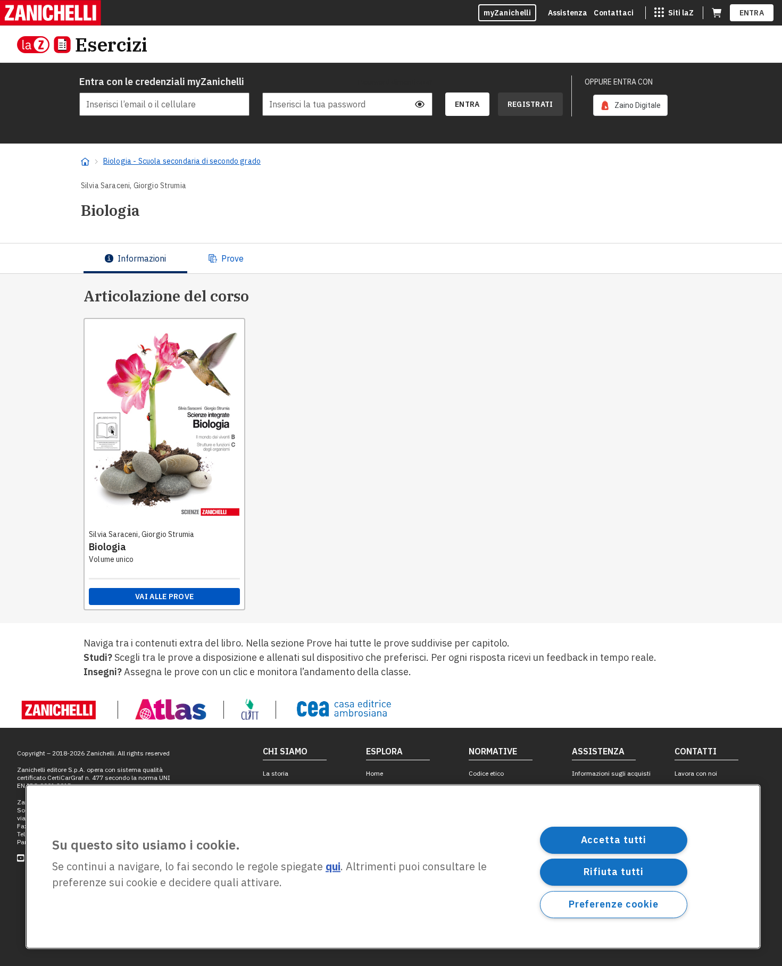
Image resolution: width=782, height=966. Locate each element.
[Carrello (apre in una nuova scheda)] (716, 13)
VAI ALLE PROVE (164, 596)
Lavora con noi (696, 773)
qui (333, 867)
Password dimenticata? (395, 82)
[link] (630, 105)
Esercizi (111, 44)
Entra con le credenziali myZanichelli (161, 81)
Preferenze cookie (614, 904)
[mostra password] (419, 104)
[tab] (135, 258)
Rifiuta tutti (614, 872)
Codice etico (486, 773)
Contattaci (614, 13)
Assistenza (568, 13)
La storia (275, 773)
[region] (393, 866)
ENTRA (751, 13)
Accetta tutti (614, 840)
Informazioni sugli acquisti (611, 773)
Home (374, 773)
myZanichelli (507, 13)
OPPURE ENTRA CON (619, 82)
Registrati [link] (530, 104)
